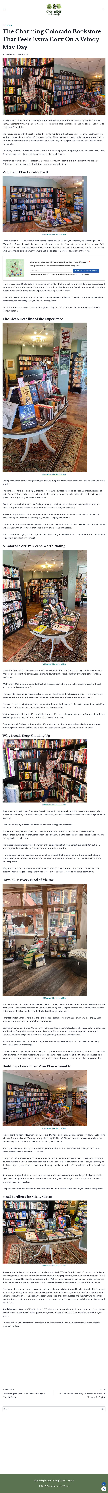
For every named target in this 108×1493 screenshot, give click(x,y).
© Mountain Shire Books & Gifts (54, 234)
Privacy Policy (51, 1480)
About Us (38, 1480)
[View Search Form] (103, 10)
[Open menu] (4, 9)
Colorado (7, 25)
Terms (62, 1480)
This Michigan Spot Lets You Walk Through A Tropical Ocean (24, 1393)
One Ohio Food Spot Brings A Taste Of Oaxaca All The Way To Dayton (82, 1393)
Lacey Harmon (10, 54)
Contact (70, 1480)
